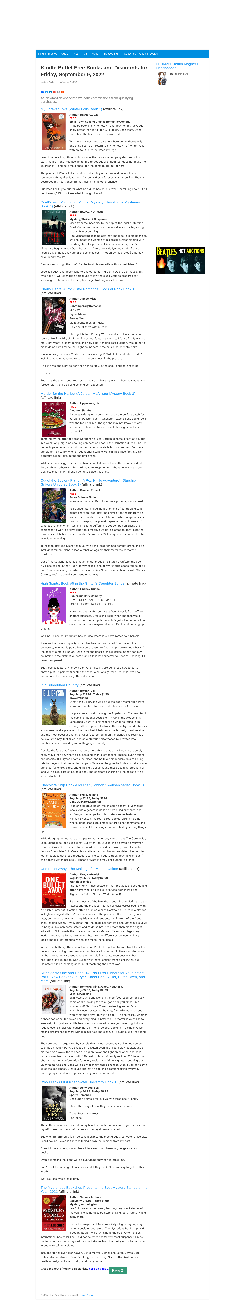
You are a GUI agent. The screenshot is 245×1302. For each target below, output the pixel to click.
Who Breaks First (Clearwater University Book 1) (79, 1082)
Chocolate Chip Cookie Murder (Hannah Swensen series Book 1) (92, 785)
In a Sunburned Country (60, 685)
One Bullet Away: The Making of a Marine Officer (79, 869)
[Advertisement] (100, 23)
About (95, 53)
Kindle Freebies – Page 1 (53, 53)
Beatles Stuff (111, 53)
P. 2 (76, 53)
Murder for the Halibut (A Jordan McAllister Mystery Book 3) (88, 393)
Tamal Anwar (86, 1294)
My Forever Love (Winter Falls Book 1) (71, 109)
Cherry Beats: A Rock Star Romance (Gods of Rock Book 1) (88, 289)
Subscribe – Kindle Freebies (141, 53)
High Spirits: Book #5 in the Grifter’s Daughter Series (82, 583)
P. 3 (85, 53)
